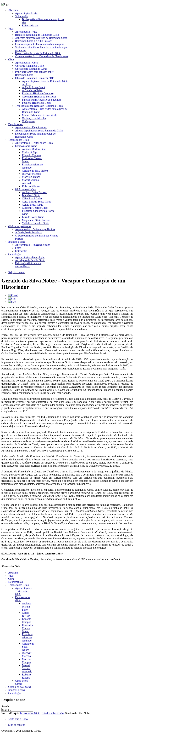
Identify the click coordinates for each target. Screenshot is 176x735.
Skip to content (16, 272)
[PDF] (12, 301)
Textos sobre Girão (30, 713)
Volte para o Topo (18, 718)
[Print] (12, 298)
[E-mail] (13, 295)
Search (5, 706)
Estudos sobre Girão (53, 713)
